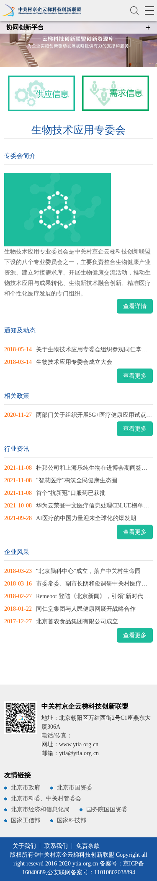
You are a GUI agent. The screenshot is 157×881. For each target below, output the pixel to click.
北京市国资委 (74, 787)
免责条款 (88, 846)
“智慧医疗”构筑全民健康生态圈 (76, 480)
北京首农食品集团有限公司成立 (77, 621)
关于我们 (24, 846)
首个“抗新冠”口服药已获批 (71, 493)
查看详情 (135, 306)
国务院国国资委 (106, 809)
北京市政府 (25, 787)
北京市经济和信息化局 (40, 809)
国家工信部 (25, 820)
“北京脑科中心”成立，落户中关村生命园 (88, 571)
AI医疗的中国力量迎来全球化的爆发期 (86, 518)
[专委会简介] (73, 209)
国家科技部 (71, 820)
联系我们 (56, 846)
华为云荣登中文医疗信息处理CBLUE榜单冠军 (95, 505)
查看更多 (135, 376)
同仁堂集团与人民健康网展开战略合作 (86, 609)
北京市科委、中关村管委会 (46, 798)
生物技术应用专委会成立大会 (74, 362)
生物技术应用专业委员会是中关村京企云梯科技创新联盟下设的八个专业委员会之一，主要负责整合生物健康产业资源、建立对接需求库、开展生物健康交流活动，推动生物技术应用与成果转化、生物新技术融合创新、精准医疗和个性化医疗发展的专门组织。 (77, 272)
